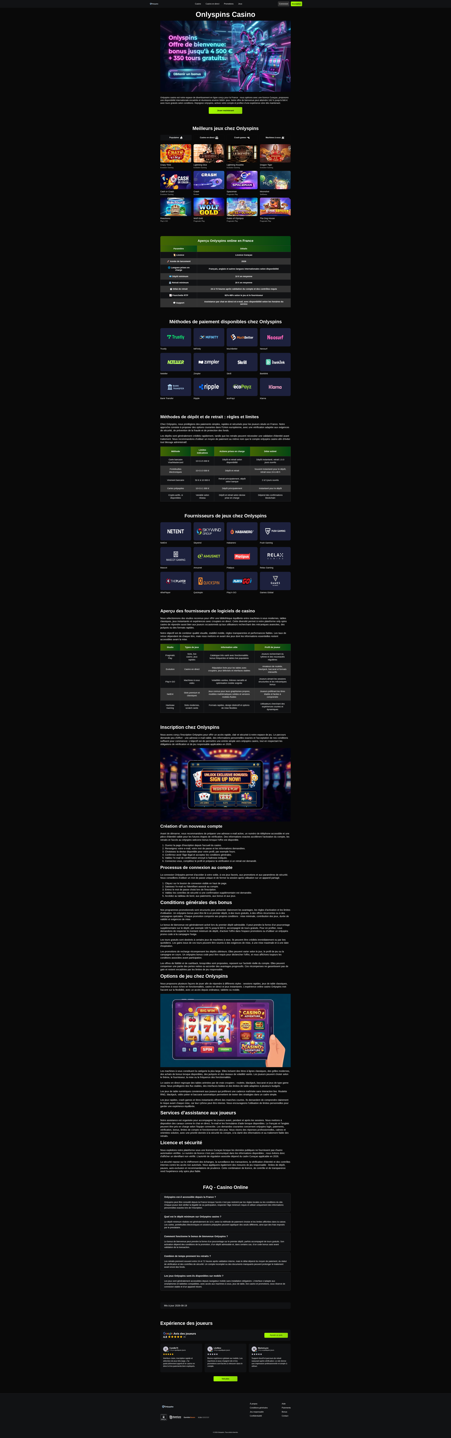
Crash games (240, 138)
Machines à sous (273, 138)
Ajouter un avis (276, 1335)
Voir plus (225, 1379)
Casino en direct (207, 138)
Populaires (174, 138)
